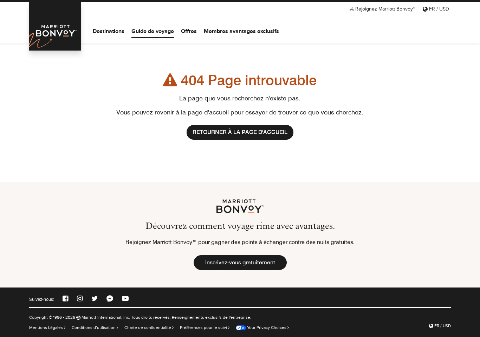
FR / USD (438, 9)
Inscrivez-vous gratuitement (240, 262)
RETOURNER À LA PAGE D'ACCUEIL (240, 132)
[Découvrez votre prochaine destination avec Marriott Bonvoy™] (55, 26)
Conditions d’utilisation (94, 327)
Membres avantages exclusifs (241, 31)
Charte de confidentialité (148, 327)
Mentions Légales (46, 327)
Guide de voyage (152, 31)
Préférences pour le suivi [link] (203, 327)
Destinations (108, 31)
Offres (189, 31)
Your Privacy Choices (266, 327)
